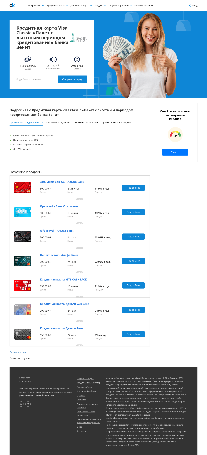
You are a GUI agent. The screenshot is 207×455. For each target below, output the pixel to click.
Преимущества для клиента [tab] (26, 122)
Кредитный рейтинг (86, 391)
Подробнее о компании (28, 79)
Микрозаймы (35, 5)
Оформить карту (72, 79)
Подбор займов (84, 387)
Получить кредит (85, 378)
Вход (194, 5)
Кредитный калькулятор (88, 382)
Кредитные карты (56, 5)
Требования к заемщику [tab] (116, 122)
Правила (81, 395)
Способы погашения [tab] (86, 122)
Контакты (81, 431)
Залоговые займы (143, 5)
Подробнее (133, 187)
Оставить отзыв (18, 352)
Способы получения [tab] (58, 122)
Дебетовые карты (80, 5)
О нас (79, 426)
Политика (81, 399)
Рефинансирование (119, 5)
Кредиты (99, 5)
